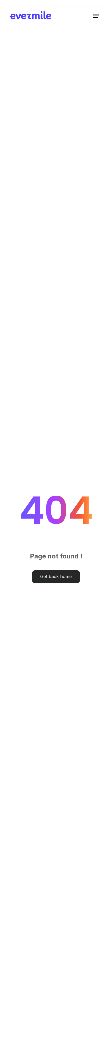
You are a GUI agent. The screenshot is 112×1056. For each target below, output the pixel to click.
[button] (96, 16)
